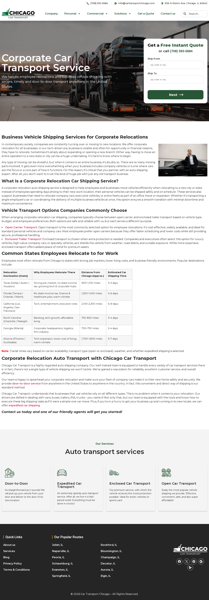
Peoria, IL (58, 557)
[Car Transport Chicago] (190, 549)
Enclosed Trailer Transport (23, 239)
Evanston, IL (60, 569)
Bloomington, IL (111, 551)
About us (9, 544)
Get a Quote (146, 13)
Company (51, 13)
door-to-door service (26, 383)
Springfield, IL (61, 575)
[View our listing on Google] (201, 561)
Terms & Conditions (16, 569)
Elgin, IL (106, 575)
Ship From (154, 58)
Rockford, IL (109, 544)
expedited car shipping (24, 405)
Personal (70, 13)
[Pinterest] (194, 561)
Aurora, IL (107, 569)
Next (173, 95)
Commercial (95, 13)
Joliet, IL (57, 544)
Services (9, 551)
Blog (6, 557)
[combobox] (194, 13)
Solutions (120, 13)
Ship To (152, 73)
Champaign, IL (110, 557)
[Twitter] (187, 561)
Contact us (168, 13)
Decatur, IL (108, 563)
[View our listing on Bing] (190, 567)
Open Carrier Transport (21, 227)
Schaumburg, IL (62, 563)
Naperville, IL (61, 551)
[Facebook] (179, 561)
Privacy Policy (12, 563)
